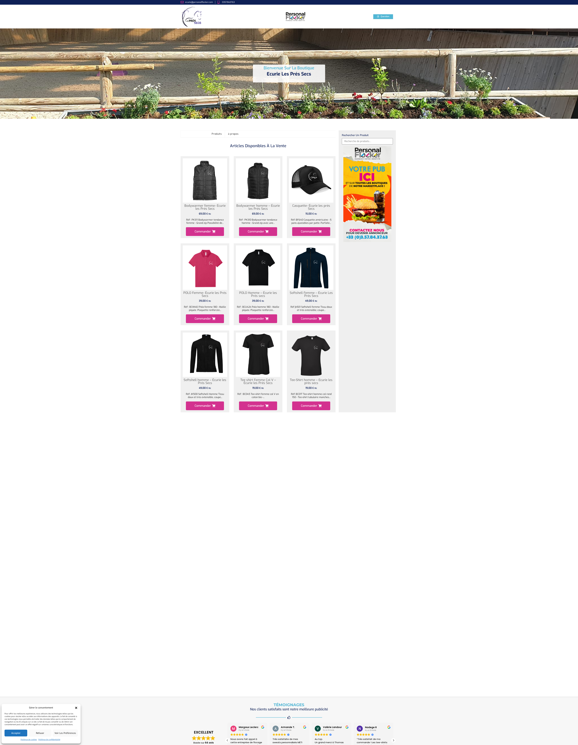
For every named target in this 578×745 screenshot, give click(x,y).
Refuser (40, 733)
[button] (76, 707)
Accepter (15, 733)
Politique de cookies (29, 739)
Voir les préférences (65, 733)
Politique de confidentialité (49, 739)
